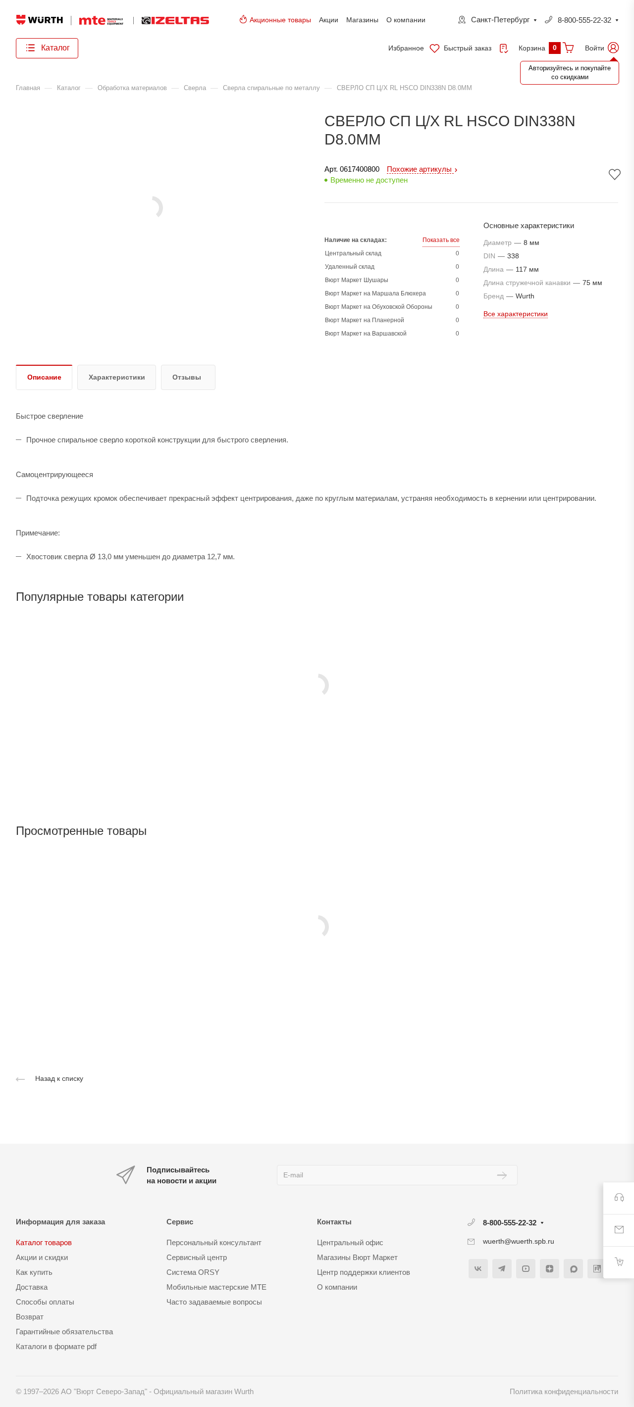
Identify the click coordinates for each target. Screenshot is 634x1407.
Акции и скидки (42, 1257)
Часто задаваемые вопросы (214, 1302)
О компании (405, 20)
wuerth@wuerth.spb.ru (518, 1241)
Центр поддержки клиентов (363, 1272)
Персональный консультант (214, 1242)
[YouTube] (525, 1268)
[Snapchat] (573, 1268)
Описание (44, 377)
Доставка (32, 1287)
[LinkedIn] (597, 1268)
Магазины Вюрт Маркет (357, 1257)
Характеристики (117, 377)
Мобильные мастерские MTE (216, 1287)
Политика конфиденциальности (564, 1391)
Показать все (441, 240)
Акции (328, 20)
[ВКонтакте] (478, 1268)
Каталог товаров (44, 1242)
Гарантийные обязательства (64, 1331)
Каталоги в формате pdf (56, 1346)
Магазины (362, 20)
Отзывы (186, 377)
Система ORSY (192, 1272)
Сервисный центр (196, 1257)
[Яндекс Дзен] (549, 1268)
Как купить (34, 1272)
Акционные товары (280, 20)
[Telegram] (502, 1268)
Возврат (30, 1316)
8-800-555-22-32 (584, 20)
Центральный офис (350, 1242)
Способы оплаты (45, 1302)
